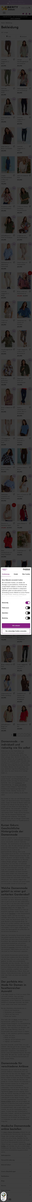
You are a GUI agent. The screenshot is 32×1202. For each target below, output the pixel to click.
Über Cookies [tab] (26, 574)
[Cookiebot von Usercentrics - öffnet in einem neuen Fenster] (23, 570)
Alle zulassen (16, 625)
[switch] (27, 608)
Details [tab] (16, 574)
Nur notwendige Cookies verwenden (16, 631)
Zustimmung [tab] (5, 574)
